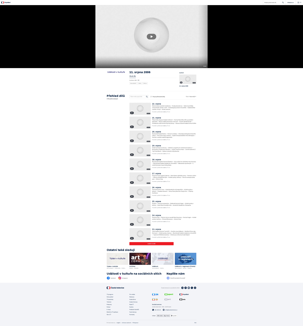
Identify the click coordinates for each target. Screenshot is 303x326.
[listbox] (166, 315)
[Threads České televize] (195, 288)
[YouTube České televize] (188, 288)
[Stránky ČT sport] (169, 295)
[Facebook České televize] (185, 288)
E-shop (109, 309)
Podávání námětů (134, 309)
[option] (160, 316)
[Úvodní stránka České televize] (115, 288)
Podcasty (109, 304)
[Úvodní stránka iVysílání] (7, 2)
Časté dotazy (132, 312)
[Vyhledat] (147, 96)
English (118, 322)
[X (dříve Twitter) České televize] (192, 288)
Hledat (283, 2)
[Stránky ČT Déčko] (155, 300)
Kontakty (132, 314)
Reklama (131, 297)
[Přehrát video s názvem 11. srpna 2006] (151, 36)
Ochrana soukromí (126, 322)
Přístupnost (135, 322)
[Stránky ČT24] (155, 295)
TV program (110, 294)
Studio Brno (132, 299)
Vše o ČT (109, 314)
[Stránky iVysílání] (184, 295)
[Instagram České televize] (182, 288)
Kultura (145, 83)
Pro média (132, 294)
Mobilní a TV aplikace (112, 312)
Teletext (109, 302)
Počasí (108, 307)
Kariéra (131, 307)
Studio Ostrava (133, 302)
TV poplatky (110, 299)
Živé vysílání (110, 297)
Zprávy (139, 83)
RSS (195, 322)
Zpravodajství (133, 83)
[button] (151, 36)
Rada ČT (131, 304)
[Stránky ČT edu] (182, 300)
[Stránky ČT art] (168, 300)
